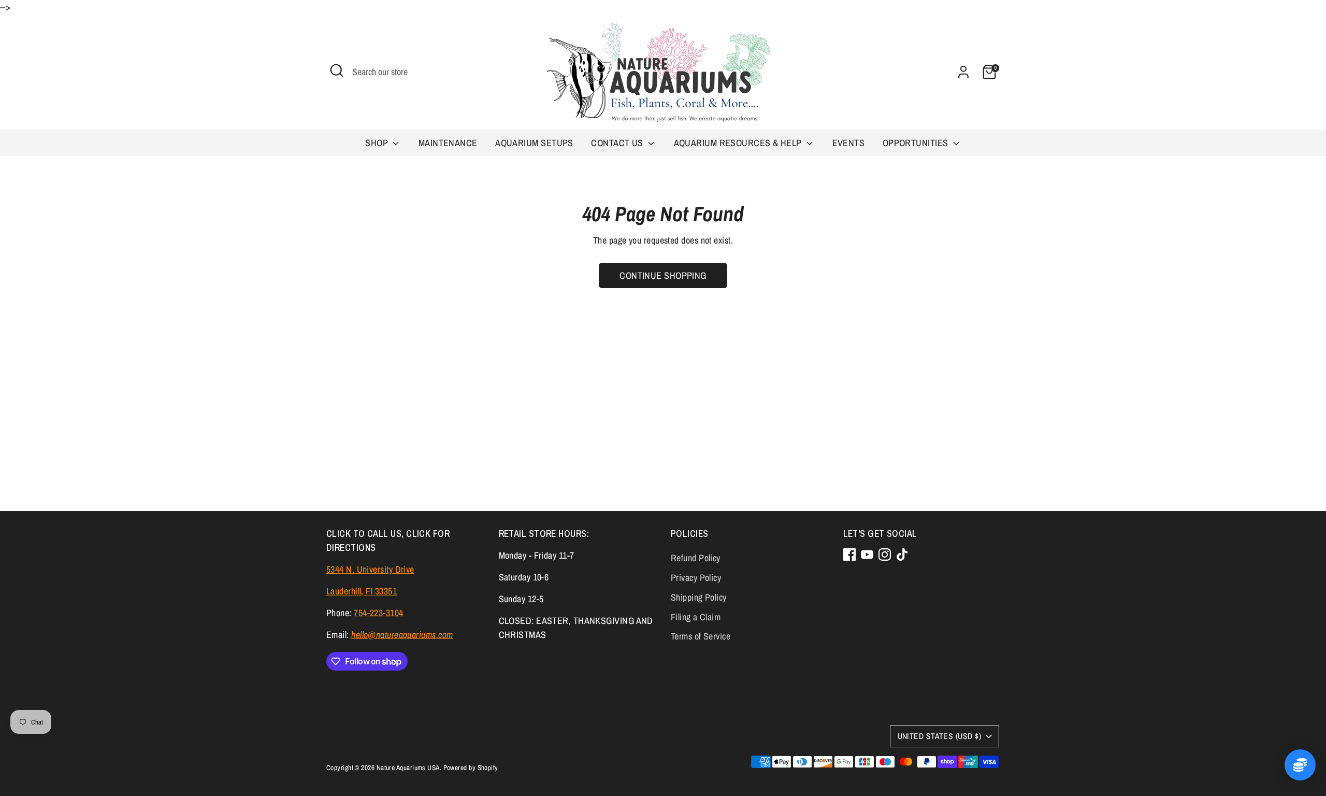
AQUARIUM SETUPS (534, 142)
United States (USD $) (939, 736)
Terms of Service (700, 636)
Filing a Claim (695, 616)
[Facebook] (849, 554)
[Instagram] (884, 554)
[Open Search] (336, 70)
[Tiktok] (902, 554)
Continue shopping (663, 275)
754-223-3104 (378, 612)
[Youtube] (867, 554)
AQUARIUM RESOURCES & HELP (739, 142)
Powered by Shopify (470, 767)
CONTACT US (618, 142)
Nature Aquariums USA (408, 767)
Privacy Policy (696, 577)
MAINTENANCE (448, 142)
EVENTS (848, 142)
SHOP (377, 142)
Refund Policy (695, 557)
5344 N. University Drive (370, 569)
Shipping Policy (699, 597)
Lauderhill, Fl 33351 (361, 591)
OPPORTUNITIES (916, 142)
